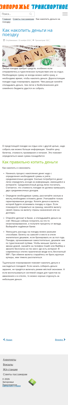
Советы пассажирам (15, 374)
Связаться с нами (11, 385)
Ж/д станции (10, 369)
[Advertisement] (34, 118)
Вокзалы (8, 364)
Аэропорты (9, 359)
